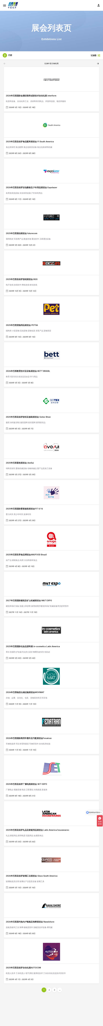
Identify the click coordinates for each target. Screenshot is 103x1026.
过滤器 (93, 55)
